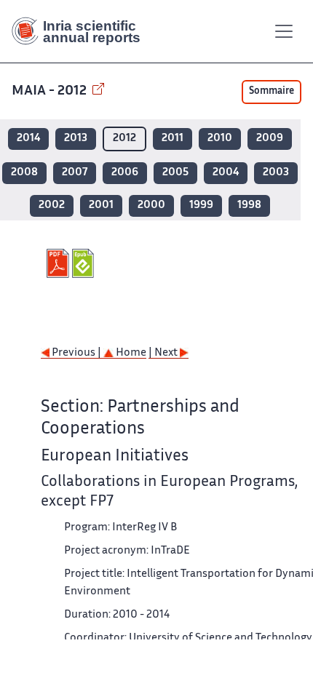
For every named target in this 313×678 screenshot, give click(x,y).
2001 (101, 205)
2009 (269, 138)
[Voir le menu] (284, 31)
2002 (52, 205)
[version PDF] (59, 263)
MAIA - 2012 (51, 91)
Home (130, 353)
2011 (172, 138)
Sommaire (271, 91)
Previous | (76, 353)
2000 (151, 205)
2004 (226, 173)
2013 (75, 138)
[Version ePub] (85, 263)
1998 (249, 205)
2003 (276, 173)
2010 (219, 138)
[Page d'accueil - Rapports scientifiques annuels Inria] (81, 31)
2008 (24, 173)
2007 (74, 173)
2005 (175, 173)
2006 (124, 173)
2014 (28, 138)
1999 (201, 205)
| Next (164, 353)
